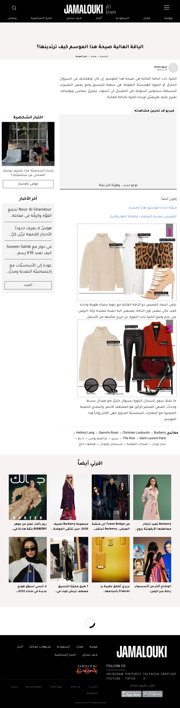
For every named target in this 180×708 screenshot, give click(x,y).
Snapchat (168, 674)
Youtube (113, 679)
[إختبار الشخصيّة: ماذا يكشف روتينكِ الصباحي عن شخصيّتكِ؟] (28, 144)
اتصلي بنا (93, 687)
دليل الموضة (81, 57)
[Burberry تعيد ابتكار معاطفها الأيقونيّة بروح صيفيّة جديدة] (152, 497)
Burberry (159, 432)
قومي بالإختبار (28, 184)
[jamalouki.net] (90, 9)
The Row (128, 438)
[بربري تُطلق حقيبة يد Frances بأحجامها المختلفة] (111, 559)
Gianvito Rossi (108, 432)
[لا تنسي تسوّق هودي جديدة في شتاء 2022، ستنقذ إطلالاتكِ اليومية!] (28, 559)
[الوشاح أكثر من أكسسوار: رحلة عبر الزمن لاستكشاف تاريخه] (152, 559)
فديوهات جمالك (40, 647)
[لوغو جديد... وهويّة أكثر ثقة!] (118, 148)
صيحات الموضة (137, 444)
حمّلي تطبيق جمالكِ (142, 685)
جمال (146, 18)
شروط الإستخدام (33, 687)
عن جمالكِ (75, 687)
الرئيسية (104, 57)
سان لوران (158, 444)
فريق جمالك (160, 66)
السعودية (122, 18)
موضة (168, 18)
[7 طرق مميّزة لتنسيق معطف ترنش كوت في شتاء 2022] (69, 559)
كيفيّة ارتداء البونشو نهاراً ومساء (153, 207)
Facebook (151, 674)
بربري (115, 438)
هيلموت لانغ (87, 444)
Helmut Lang (85, 432)
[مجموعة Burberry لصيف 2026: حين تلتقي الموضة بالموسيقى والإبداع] (69, 497)
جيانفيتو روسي (97, 438)
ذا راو (80, 438)
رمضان (12, 18)
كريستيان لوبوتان (111, 444)
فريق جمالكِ (56, 687)
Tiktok (130, 679)
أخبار (99, 18)
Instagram (114, 674)
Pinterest (133, 674)
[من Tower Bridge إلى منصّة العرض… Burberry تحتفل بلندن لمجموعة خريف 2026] (111, 497)
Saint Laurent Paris (152, 438)
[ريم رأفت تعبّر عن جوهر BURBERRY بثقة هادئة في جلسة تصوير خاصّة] (28, 497)
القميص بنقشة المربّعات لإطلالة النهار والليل (143, 216)
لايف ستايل (74, 18)
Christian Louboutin (136, 432)
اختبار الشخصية (41, 18)
